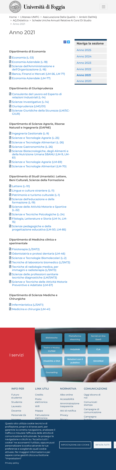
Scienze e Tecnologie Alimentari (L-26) (38, 142)
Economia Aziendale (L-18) (30, 62)
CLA (98, 349)
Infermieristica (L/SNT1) (27, 304)
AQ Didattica (20, 20)
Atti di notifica (68, 410)
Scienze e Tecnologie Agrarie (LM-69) (37, 162)
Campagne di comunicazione (92, 411)
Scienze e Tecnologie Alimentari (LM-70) (39, 166)
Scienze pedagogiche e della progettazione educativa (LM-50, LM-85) (39, 228)
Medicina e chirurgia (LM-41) (31, 309)
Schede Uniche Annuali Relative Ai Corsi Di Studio (61, 20)
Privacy (64, 415)
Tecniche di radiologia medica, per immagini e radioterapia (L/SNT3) (35, 268)
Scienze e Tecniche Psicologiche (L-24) (38, 214)
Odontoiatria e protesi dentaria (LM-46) (38, 253)
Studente (16, 402)
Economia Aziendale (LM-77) (31, 78)
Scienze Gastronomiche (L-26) (32, 146)
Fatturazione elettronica (42, 416)
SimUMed (98, 361)
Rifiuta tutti (102, 445)
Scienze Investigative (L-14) (30, 102)
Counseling (52, 372)
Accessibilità (67, 399)
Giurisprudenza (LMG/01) (29, 106)
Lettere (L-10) (21, 186)
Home (13, 16)
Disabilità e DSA (51, 361)
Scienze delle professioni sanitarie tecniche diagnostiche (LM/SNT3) (35, 276)
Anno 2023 (84, 62)
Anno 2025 (84, 50)
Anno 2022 (84, 69)
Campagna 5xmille (90, 418)
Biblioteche (52, 337)
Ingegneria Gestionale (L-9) (30, 133)
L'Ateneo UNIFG (29, 16)
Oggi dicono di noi (92, 396)
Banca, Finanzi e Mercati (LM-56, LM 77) (38, 74)
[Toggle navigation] (104, 7)
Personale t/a (18, 415)
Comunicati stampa (90, 403)
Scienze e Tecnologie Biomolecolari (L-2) (39, 258)
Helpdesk (75, 349)
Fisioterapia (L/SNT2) (26, 249)
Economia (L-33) (23, 57)
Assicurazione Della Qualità (59, 16)
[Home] (44, 7)
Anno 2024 (84, 56)
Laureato (16, 406)
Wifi (37, 406)
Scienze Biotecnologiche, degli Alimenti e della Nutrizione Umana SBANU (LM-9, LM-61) (40, 154)
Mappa (39, 410)
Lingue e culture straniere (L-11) (33, 190)
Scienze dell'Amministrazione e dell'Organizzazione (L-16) (33, 68)
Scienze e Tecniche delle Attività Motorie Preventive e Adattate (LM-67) (39, 283)
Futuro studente (16, 396)
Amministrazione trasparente (69, 405)
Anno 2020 (84, 81)
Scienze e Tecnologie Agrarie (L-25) (35, 138)
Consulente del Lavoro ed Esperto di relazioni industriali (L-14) (37, 95)
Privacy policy (12, 463)
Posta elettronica (41, 400)
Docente (16, 410)
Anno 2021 (84, 75)
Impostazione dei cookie (75, 445)
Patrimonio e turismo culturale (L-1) (36, 195)
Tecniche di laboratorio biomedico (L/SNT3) (41, 262)
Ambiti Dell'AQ (88, 16)
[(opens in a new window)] (65, 41)
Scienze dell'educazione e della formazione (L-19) (33, 201)
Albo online (66, 394)
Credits (39, 394)
